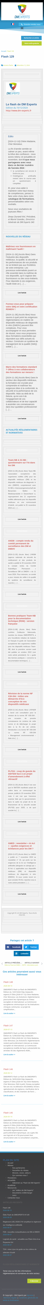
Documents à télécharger (22, 1193)
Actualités (11, 1180)
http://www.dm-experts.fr (18, 110)
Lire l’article (22, 293)
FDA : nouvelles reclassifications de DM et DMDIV (21, 1232)
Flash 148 (6, 1208)
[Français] (12, 24)
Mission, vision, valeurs (21, 1173)
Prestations (12, 1178)
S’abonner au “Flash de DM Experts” (26, 1183)
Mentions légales (10, 1298)
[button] (22, 28)
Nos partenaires (18, 1168)
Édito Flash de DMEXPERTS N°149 (16, 1215)
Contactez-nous (14, 1198)
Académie (11, 1185)
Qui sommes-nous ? (20, 1175)
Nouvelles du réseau (20, 1170)
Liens (14, 1195)
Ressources (12, 1188)
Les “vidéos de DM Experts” (23, 1190)
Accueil (3, 51)
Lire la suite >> (9, 1013)
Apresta (30, 1295)
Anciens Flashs (8, 65)
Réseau (10, 1165)
